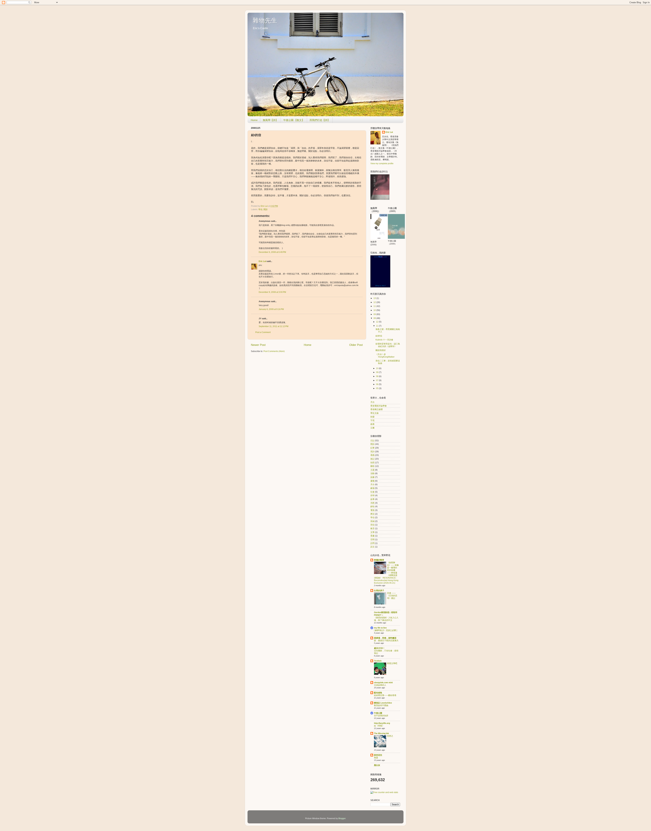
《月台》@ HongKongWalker (385, 355)
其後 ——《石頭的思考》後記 (392, 595)
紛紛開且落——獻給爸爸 (385, 695)
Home (254, 120)
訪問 (372, 543)
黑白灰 (377, 765)
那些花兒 (378, 755)
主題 (372, 470)
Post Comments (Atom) (274, 351)
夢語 (372, 514)
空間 (372, 539)
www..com (380, 257)
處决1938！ (379, 648)
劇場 (372, 488)
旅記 (372, 459)
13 (374, 298)
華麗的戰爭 (379, 560)
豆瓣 (372, 428)
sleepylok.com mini (383, 682)
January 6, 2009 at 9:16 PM (271, 309)
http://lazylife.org (382, 723)
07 (377, 380)
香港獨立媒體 (376, 409)
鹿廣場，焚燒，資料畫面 (385, 638)
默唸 (372, 506)
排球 (372, 495)
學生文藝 (374, 413)
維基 (372, 424)
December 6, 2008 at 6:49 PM (272, 252)
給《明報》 (379, 726)
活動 (372, 473)
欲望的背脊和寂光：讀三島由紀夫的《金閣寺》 (388, 345)
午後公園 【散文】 (293, 120)
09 (374, 314)
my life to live (380, 628)
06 (377, 384)
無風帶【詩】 (270, 120)
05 (377, 388)
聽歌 (372, 466)
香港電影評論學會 (378, 406)
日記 (372, 440)
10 (374, 310)
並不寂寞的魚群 (381, 716)
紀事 (372, 448)
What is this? (380, 286)
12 (374, 302)
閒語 (265, 209)
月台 (372, 402)
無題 (376, 758)
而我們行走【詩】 (320, 120)
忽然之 (390, 736)
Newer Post (258, 345)
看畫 (372, 536)
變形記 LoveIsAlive (383, 703)
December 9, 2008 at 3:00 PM (272, 292)
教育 (372, 528)
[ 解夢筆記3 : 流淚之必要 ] (385, 630)
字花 (372, 420)
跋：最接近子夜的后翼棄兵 (386, 641)
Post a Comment (263, 332)
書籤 (372, 481)
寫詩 (372, 451)
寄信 (260, 209)
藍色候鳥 (378, 693)
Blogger (342, 818)
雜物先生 (265, 20)
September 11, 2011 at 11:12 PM (273, 326)
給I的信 (379, 336)
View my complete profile (381, 163)
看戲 (372, 455)
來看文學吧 (392, 663)
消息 (372, 503)
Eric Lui (262, 261)
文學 (372, 532)
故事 (372, 499)
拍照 (372, 462)
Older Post (356, 345)
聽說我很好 (381, 350)
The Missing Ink (381, 733)
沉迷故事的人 (380, 685)
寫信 (372, 525)
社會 (372, 492)
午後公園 (378, 713)
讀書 (372, 477)
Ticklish (377, 661)
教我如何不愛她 (381, 705)
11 (374, 306)
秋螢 (372, 417)
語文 (372, 547)
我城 (372, 521)
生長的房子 (379, 590)
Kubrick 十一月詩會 (384, 340)
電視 (372, 510)
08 (374, 318)
